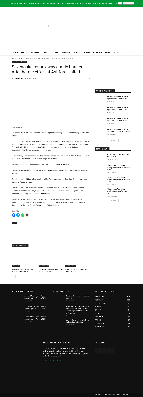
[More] (38, 84)
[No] (140, 3)
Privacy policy (128, 3)
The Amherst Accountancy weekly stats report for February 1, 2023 (118, 179)
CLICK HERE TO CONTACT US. (54, 361)
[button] (128, 52)
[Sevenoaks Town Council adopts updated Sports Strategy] (24, 258)
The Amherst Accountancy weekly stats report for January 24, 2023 (118, 191)
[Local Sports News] (30, 27)
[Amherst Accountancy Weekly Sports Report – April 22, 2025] (77, 258)
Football (20, 223)
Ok (120, 3)
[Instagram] (104, 350)
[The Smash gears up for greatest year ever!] (58, 298)
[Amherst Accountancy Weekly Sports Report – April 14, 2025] (100, 121)
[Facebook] (33, 84)
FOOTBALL (21, 58)
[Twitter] (28, 84)
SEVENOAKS (23, 61)
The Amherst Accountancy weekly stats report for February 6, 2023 (118, 168)
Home (14, 58)
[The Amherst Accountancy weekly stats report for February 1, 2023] (100, 180)
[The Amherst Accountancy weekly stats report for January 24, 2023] (100, 192)
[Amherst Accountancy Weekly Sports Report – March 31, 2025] (100, 132)
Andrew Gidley (18, 78)
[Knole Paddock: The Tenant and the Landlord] (100, 157)
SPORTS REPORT (44, 266)
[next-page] (16, 276)
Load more (112, 140)
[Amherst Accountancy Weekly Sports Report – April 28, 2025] (51, 258)
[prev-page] (13, 276)
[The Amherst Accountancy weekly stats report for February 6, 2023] (100, 168)
